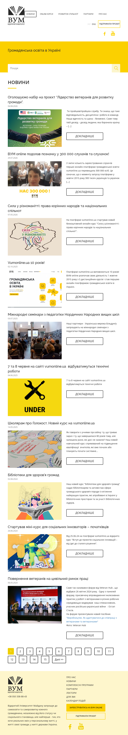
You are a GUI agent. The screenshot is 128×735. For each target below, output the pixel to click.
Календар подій (76, 700)
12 (11, 659)
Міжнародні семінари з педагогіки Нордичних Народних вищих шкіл (63, 314)
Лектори (71, 692)
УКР (89, 24)
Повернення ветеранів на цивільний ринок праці (48, 579)
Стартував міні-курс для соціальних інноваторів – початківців (58, 527)
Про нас (103, 14)
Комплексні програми (80, 685)
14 (34, 659)
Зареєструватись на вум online (86, 708)
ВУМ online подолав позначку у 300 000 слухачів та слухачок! (58, 154)
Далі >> (59, 659)
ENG (94, 24)
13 (23, 659)
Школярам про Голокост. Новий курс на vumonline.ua (51, 423)
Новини (30, 14)
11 (109, 651)
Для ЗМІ (70, 696)
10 (98, 651)
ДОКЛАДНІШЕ (84, 136)
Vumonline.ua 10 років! (26, 263)
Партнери (88, 14)
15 (45, 659)
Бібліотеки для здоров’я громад (33, 475)
